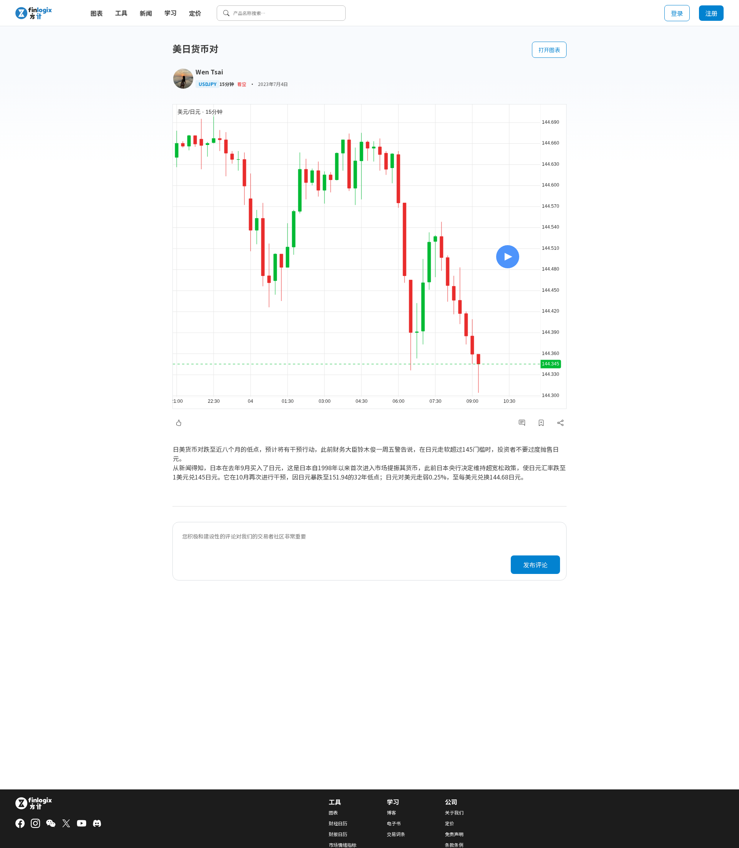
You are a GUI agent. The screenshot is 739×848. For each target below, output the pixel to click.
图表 (96, 13)
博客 (391, 812)
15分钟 (226, 84)
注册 (711, 13)
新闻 (146, 13)
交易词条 (396, 834)
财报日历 (338, 834)
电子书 (394, 823)
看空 (241, 84)
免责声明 (454, 834)
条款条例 (454, 845)
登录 (677, 13)
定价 (195, 13)
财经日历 (338, 823)
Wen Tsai (209, 71)
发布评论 (535, 564)
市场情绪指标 (342, 845)
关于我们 (454, 812)
